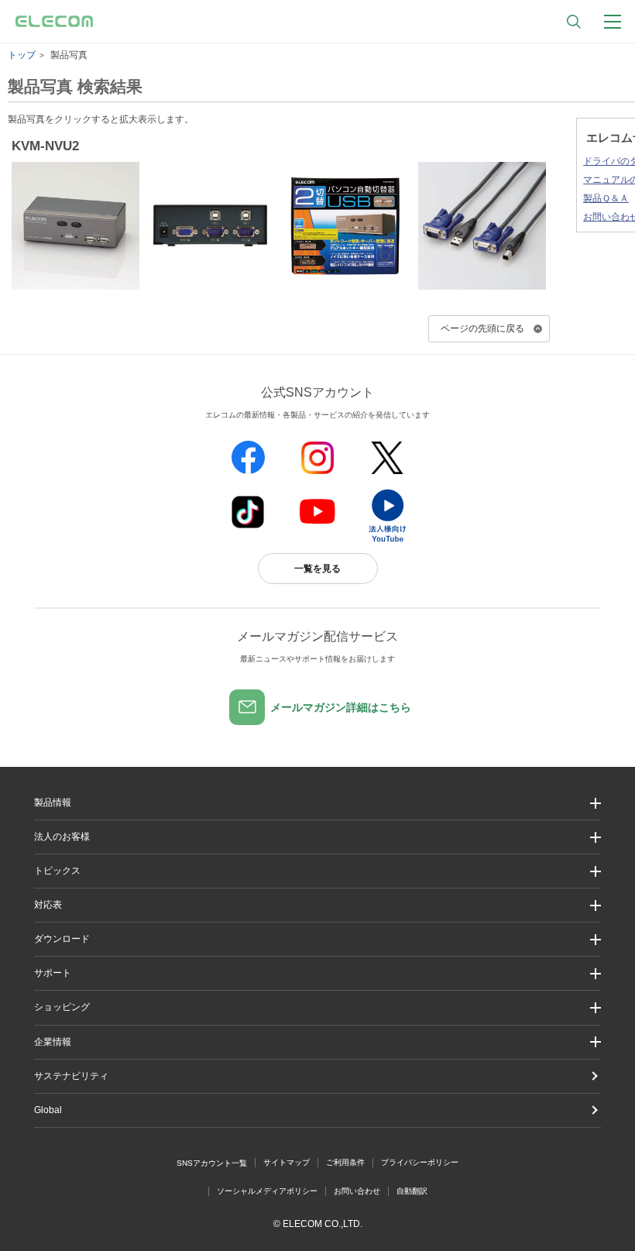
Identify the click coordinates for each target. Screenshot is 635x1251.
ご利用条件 (345, 1162)
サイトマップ (286, 1162)
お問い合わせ (357, 1191)
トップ (22, 55)
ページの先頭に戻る (482, 328)
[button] (318, 871)
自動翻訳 (411, 1191)
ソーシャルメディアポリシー (267, 1191)
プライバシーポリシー (419, 1162)
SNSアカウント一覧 (212, 1163)
